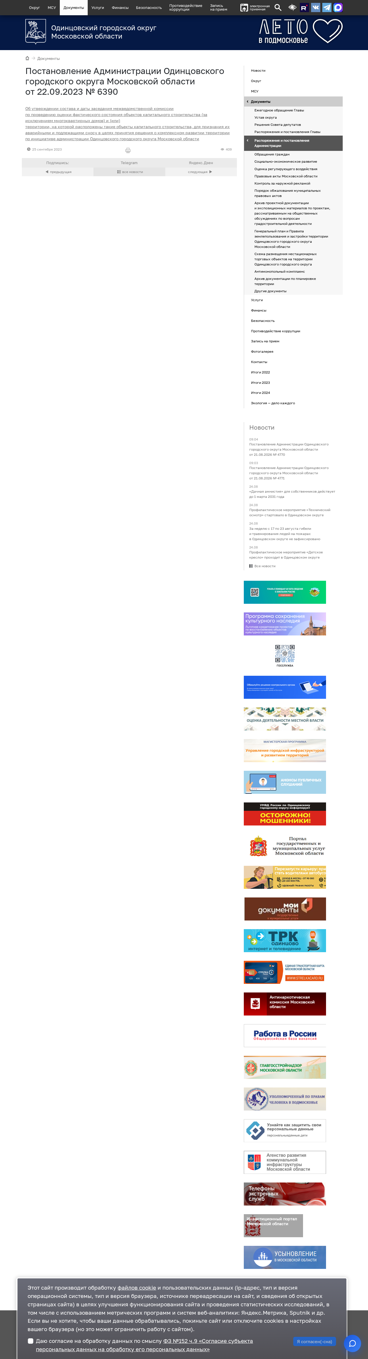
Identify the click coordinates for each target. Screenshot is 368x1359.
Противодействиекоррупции (185, 7)
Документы (74, 7)
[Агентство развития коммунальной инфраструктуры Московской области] (285, 1162)
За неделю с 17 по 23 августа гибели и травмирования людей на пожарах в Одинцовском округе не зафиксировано (284, 533)
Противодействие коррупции (275, 331)
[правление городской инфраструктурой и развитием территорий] (285, 750)
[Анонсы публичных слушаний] (285, 782)
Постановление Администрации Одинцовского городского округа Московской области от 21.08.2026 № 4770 (289, 449)
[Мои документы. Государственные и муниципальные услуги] (285, 908)
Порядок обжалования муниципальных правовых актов (287, 193)
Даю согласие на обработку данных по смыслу (144, 1344)
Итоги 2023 (260, 382)
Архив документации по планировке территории (285, 281)
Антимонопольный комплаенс (279, 271)
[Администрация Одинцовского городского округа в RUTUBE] (304, 7)
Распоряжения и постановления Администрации (281, 143)
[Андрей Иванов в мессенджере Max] (338, 7)
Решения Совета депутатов (277, 124)
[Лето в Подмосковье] (279, 31)
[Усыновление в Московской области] (285, 1257)
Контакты (259, 362)
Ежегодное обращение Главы (279, 110)
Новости (258, 71)
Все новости (264, 566)
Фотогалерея (262, 351)
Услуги (97, 7)
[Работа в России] (285, 1035)
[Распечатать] (129, 151)
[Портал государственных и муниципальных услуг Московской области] (285, 845)
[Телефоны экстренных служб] (285, 1194)
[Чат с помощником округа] (352, 1343)
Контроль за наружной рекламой (282, 183)
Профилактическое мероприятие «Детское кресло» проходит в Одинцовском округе (286, 554)
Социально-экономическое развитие (285, 162)
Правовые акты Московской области (285, 176)
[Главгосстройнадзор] (285, 1067)
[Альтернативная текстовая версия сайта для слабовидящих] (292, 7)
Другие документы (270, 291)
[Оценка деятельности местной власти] (285, 718)
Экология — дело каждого (273, 403)
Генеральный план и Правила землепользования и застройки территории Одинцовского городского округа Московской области (291, 239)
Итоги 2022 (260, 372)
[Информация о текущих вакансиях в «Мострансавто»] (285, 877)
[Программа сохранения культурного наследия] (285, 623)
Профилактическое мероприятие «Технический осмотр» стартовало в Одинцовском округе (289, 512)
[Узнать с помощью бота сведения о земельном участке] (285, 592)
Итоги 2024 (260, 393)
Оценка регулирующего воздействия (285, 169)
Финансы (120, 7)
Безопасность (149, 7)
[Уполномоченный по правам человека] (285, 1099)
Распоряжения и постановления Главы (287, 132)
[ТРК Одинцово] (285, 940)
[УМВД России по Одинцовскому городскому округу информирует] (285, 813)
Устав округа (265, 117)
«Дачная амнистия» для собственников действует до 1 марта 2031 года (292, 494)
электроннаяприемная (260, 7)
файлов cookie (137, 1287)
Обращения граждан (272, 154)
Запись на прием (218, 7)
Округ (34, 7)
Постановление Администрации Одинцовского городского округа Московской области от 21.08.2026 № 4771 (289, 473)
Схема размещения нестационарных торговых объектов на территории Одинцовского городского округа (285, 259)
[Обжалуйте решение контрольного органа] (285, 687)
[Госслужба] (285, 655)
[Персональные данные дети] (285, 1130)
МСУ (52, 7)
